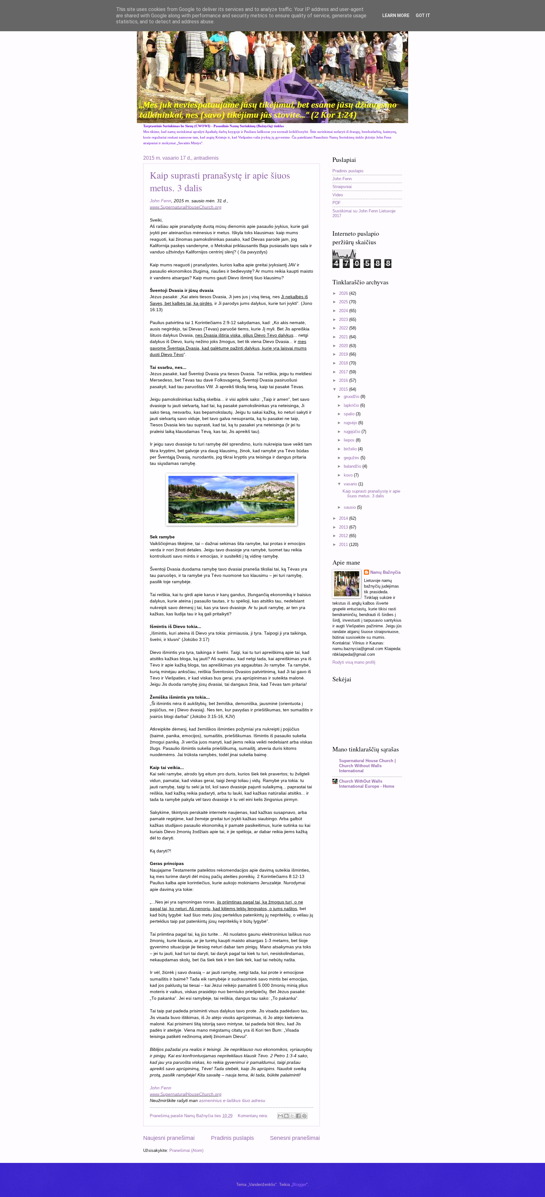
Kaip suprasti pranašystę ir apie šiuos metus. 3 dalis (371, 493)
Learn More (395, 15)
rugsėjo (351, 422)
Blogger (299, 1184)
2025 (344, 301)
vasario (351, 484)
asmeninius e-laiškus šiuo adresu (232, 1100)
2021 (344, 337)
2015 (344, 389)
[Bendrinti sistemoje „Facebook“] (298, 1116)
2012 (344, 535)
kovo (349, 475)
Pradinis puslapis (232, 1138)
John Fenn (160, 201)
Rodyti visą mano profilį (353, 662)
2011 (344, 544)
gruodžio (352, 396)
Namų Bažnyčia (385, 572)
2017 (344, 372)
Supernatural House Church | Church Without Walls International (367, 765)
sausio (350, 507)
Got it (423, 15)
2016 (344, 380)
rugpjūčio (352, 431)
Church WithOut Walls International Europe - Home (366, 784)
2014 (344, 518)
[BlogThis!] (286, 1116)
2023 (344, 319)
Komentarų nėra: (253, 1115)
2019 (344, 354)
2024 (344, 310)
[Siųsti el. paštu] (280, 1116)
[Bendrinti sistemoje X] (292, 1116)
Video (337, 195)
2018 (344, 363)
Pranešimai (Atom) (186, 1150)
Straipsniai (342, 186)
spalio (350, 414)
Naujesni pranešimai (169, 1138)
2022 (344, 328)
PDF (336, 202)
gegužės (352, 457)
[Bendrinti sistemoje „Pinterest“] (304, 1116)
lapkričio (352, 405)
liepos (350, 440)
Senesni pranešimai (295, 1138)
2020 (344, 345)
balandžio (353, 466)
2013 (344, 527)
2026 (344, 293)
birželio (351, 449)
